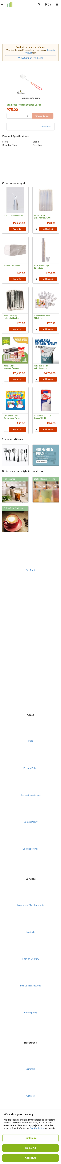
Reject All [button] (30, 1148)
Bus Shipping (30, 1012)
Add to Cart (17, 229)
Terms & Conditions (31, 795)
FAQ (30, 741)
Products (30, 932)
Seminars (30, 1068)
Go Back (30, 570)
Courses (30, 1095)
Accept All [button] (30, 1158)
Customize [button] (31, 1138)
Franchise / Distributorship (30, 905)
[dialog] (30, 1137)
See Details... (46, 126)
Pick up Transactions (30, 985)
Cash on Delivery (30, 958)
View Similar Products (30, 58)
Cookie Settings (30, 848)
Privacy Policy (30, 768)
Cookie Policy (30, 821)
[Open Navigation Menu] (57, 4)
